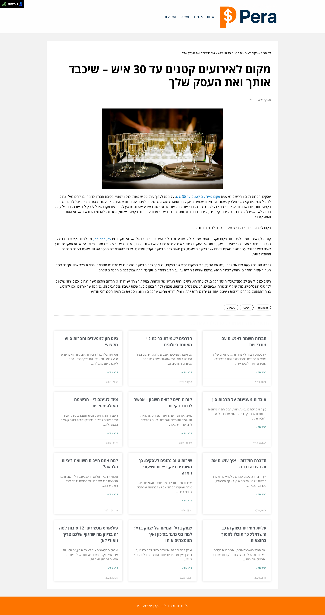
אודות (210, 16)
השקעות (170, 16)
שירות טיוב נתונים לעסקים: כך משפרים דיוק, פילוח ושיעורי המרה (165, 467)
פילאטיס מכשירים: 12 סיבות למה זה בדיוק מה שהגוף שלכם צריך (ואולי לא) (88, 534)
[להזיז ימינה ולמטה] (5, 5)
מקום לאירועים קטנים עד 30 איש (198, 196)
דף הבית (266, 53)
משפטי (184, 16)
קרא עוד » (261, 372)
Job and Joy (102, 239)
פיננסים (198, 16)
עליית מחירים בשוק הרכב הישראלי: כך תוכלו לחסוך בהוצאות (243, 534)
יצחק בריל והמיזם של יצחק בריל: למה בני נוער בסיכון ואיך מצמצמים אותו (163, 534)
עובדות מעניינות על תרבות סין (239, 399)
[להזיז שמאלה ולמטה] (3, 5)
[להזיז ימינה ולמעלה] (5, 3)
